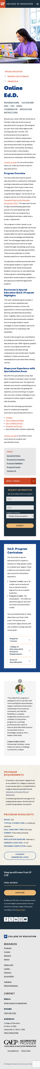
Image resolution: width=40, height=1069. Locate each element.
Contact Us (11, 471)
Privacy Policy (20, 910)
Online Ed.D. (13, 81)
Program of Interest (13, 513)
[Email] (20, 506)
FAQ (12, 106)
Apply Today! (13, 481)
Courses (7, 952)
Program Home (11, 102)
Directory (7, 972)
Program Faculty (14, 467)
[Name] (20, 498)
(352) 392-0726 (10, 1013)
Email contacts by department (15, 1003)
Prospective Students (18, 76)
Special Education (13, 71)
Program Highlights (15, 463)
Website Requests (11, 986)
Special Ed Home (13, 456)
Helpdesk (7, 982)
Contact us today (10, 436)
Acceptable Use (13, 1051)
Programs (8, 948)
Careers (7, 969)
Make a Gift (8, 965)
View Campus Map (11, 1033)
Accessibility (9, 976)
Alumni (6, 959)
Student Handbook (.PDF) (20, 855)
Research (7, 956)
